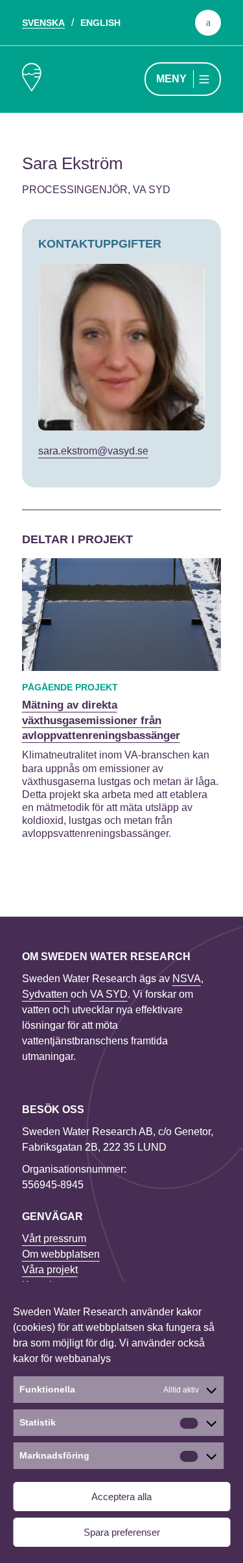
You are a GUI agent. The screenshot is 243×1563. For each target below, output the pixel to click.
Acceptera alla (121, 1496)
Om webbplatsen (61, 1254)
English (100, 23)
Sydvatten (46, 994)
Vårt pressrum (54, 1238)
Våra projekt (50, 1269)
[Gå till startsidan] (31, 79)
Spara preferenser (122, 1532)
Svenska (43, 23)
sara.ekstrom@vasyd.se (93, 450)
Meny (171, 78)
